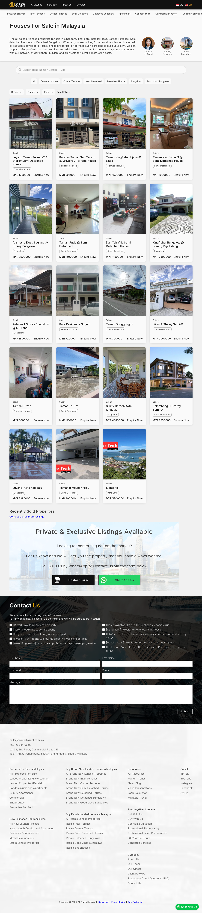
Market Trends (137, 778)
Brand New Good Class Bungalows (87, 802)
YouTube (186, 778)
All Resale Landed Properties (83, 818)
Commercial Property (166, 13)
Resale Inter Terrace (78, 823)
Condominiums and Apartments (28, 788)
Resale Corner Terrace (79, 828)
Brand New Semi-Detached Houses (87, 788)
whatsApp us (124, 580)
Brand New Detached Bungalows (86, 797)
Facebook (187, 788)
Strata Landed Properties (24, 842)
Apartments (125, 13)
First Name (15, 658)
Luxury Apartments (21, 792)
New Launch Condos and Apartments (32, 828)
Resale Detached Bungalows (83, 838)
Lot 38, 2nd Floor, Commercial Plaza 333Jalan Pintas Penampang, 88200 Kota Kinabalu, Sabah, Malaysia (48, 751)
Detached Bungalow (103, 13)
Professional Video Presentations (147, 833)
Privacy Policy (118, 902)
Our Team (134, 863)
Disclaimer (103, 902)
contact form (78, 580)
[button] (36, 4)
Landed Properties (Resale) (25, 783)
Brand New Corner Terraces (83, 783)
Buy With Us (135, 818)
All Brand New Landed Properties (86, 773)
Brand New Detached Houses (84, 792)
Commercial (16, 797)
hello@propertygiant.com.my (26, 740)
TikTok (185, 773)
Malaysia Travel (137, 797)
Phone (106, 670)
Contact (81, 4)
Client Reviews (136, 873)
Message (14, 682)
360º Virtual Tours (139, 838)
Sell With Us (135, 814)
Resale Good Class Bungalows (84, 842)
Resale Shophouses (78, 847)
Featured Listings (16, 13)
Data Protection (135, 902)
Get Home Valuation (140, 823)
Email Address (17, 670)
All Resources (136, 773)
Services (52, 4)
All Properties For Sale (23, 773)
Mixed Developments (22, 838)
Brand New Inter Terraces (82, 778)
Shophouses (17, 802)
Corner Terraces (58, 13)
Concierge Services (139, 842)
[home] (17, 4)
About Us (66, 4)
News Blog (134, 783)
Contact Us (134, 883)
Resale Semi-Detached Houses (84, 833)
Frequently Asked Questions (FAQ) (148, 878)
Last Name (108, 658)
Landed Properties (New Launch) (29, 778)
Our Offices (134, 868)
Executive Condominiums (24, 833)
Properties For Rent (21, 807)
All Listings (36, 4)
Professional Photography (143, 828)
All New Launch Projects (24, 823)
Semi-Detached (80, 13)
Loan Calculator (137, 792)
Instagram (187, 783)
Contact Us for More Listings (26, 516)
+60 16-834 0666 (20, 744)
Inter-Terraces (37, 13)
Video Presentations (140, 788)
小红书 (184, 792)
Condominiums (142, 13)
